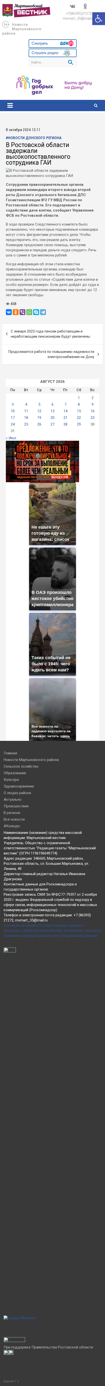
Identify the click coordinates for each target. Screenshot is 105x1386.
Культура (11, 779)
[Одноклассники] (16, 312)
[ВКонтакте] (9, 312)
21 (65, 417)
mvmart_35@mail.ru (79, 18)
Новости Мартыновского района (22, 29)
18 (26, 417)
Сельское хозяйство (21, 766)
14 (65, 411)
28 (65, 424)
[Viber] (22, 312)
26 (39, 424)
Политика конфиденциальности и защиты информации (50, 935)
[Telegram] (43, 312)
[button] (98, 18)
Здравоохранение (19, 786)
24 (13, 424)
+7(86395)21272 (79, 13)
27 (52, 424)
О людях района (17, 793)
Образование (15, 773)
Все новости (14, 819)
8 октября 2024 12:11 (23, 130)
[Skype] (36, 312)
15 (79, 411)
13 (52, 411)
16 (92, 411)
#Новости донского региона (34, 138)
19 (39, 417)
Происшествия (16, 806)
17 (13, 417)
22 (79, 417)
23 (92, 417)
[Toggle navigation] (10, 105)
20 (52, 417)
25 (26, 424)
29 (79, 424)
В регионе (12, 813)
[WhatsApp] (29, 312)
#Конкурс (12, 826)
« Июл (11, 438)
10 (13, 411)
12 (39, 411)
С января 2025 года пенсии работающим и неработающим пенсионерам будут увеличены (50, 334)
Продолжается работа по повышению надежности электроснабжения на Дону (51, 354)
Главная (10, 753)
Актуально (12, 799)
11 (26, 411)
